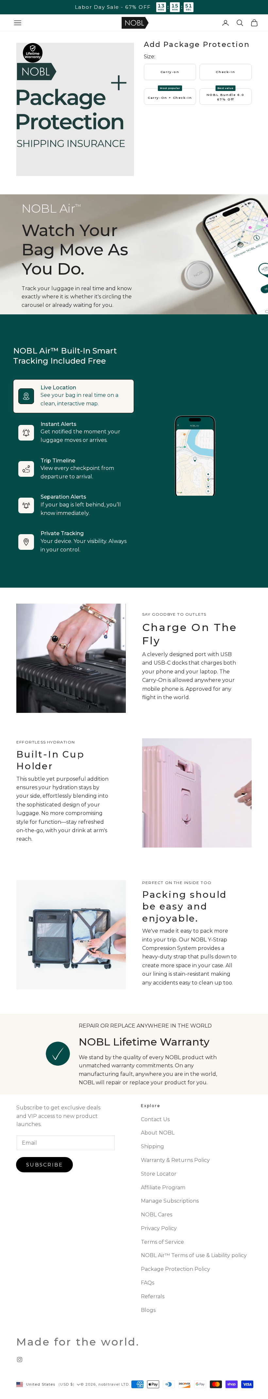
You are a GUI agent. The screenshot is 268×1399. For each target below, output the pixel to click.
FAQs (147, 1283)
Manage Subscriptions (170, 1201)
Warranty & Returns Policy (175, 1160)
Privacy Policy (159, 1228)
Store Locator (158, 1174)
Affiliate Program (163, 1187)
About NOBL (158, 1133)
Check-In (225, 72)
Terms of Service (162, 1242)
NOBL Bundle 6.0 (225, 97)
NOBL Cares (156, 1214)
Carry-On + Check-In (170, 97)
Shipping (152, 1146)
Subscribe (44, 1165)
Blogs (148, 1310)
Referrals (152, 1296)
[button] (17, 23)
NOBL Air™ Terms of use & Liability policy (194, 1255)
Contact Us (155, 1119)
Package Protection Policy (175, 1269)
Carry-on (169, 72)
